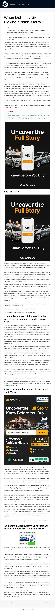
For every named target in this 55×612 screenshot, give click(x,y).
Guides (18, 4)
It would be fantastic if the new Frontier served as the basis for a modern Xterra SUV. (27, 115)
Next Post (46, 602)
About (45, 4)
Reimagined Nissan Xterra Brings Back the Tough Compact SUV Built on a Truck (26, 118)
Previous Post (9, 602)
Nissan (5, 27)
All (28, 4)
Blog (23, 4)
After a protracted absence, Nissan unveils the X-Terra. (20, 117)
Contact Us (50, 4)
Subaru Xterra (9, 113)
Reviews (12, 4)
